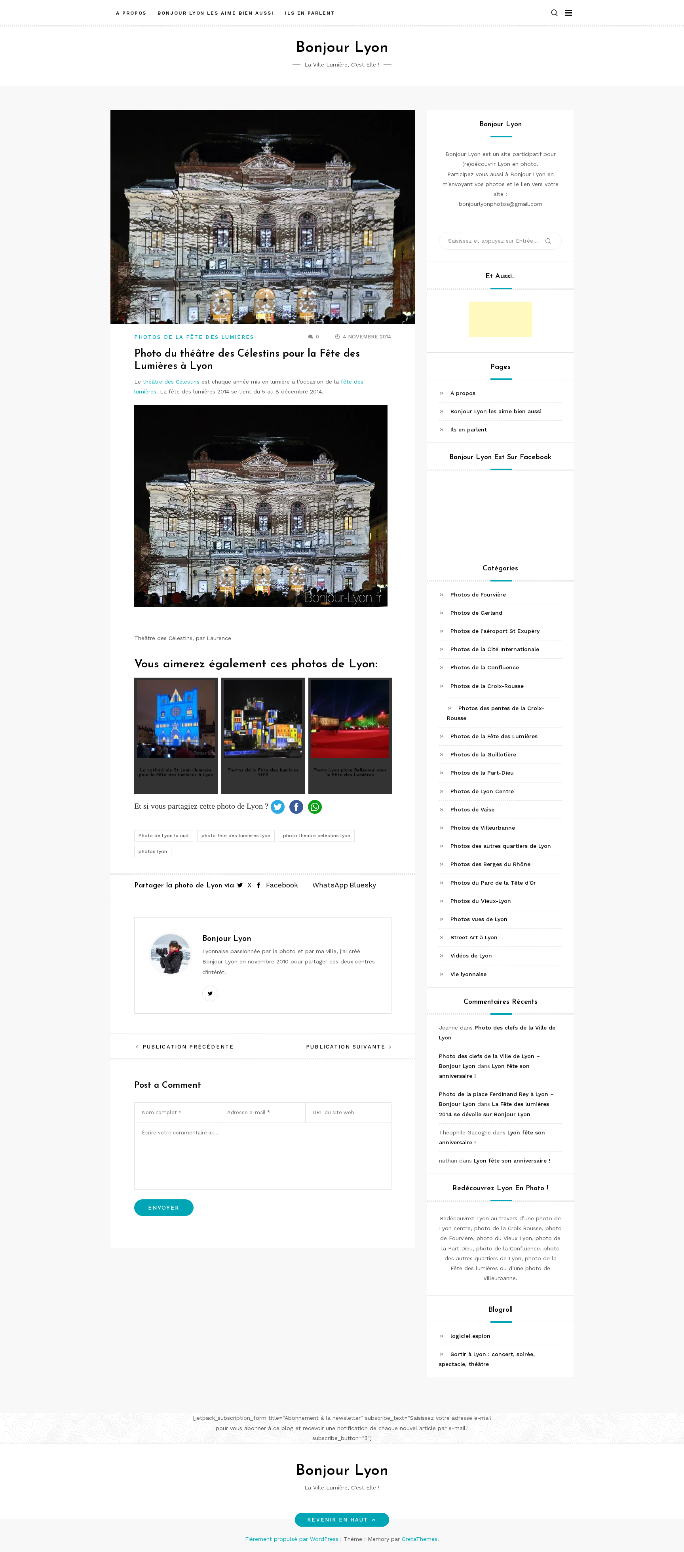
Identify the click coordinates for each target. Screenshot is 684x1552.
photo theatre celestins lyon (316, 835)
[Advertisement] (500, 319)
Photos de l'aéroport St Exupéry (495, 631)
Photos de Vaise (472, 809)
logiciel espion (470, 1336)
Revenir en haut (337, 1520)
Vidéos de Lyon (471, 955)
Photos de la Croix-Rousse (487, 686)
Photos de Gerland (476, 613)
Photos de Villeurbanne (482, 827)
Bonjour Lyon (342, 48)
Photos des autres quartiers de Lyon (500, 846)
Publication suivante (346, 1047)
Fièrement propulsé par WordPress (292, 1539)
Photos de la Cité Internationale (494, 649)
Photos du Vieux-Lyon (480, 901)
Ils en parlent (310, 13)
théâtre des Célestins (171, 381)
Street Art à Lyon (474, 937)
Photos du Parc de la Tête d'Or (493, 883)
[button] (554, 13)
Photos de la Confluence (484, 667)
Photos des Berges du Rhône (490, 864)
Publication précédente (188, 1047)
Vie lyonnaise (468, 974)
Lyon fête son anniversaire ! (512, 1160)
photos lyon (153, 851)
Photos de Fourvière (478, 594)
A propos (131, 13)
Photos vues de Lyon (478, 919)
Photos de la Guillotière (483, 754)
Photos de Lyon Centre (482, 791)
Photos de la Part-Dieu (482, 772)
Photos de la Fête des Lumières (194, 337)
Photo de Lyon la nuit (164, 835)
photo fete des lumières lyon (235, 835)
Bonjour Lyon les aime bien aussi (216, 13)
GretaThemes (419, 1539)
